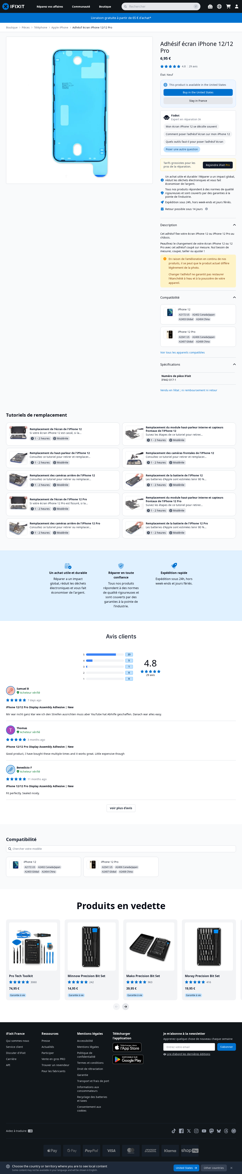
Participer (48, 1053)
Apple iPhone (59, 27)
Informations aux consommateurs (88, 1089)
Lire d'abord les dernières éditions (188, 1054)
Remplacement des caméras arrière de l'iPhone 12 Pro (65, 523)
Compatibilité (169, 297)
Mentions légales (88, 1047)
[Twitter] (189, 1131)
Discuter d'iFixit (16, 1053)
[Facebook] (181, 1131)
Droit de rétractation (90, 1069)
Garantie (82, 1075)
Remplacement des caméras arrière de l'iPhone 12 (62, 475)
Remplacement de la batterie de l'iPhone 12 (174, 475)
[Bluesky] (219, 1131)
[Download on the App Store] (127, 1047)
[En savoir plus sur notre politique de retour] (206, 209)
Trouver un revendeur (55, 1065)
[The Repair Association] (233, 1131)
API (8, 1065)
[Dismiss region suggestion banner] (231, 1167)
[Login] (237, 6)
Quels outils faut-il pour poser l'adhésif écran (194, 141)
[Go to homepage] (15, 6)
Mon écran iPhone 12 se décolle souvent (191, 126)
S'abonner (226, 1047)
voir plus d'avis (121, 808)
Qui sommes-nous (17, 1041)
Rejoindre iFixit (218, 165)
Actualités (48, 1047)
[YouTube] (204, 1131)
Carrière (11, 1059)
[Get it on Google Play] (128, 1059)
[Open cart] (228, 6)
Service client (14, 1047)
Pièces (26, 27)
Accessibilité (85, 1041)
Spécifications (170, 364)
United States (184, 1168)
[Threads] (226, 1131)
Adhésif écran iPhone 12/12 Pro (92, 27)
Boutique (12, 27)
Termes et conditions (90, 1063)
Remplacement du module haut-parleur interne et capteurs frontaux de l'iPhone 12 (184, 429)
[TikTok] (173, 1131)
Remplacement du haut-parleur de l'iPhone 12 (60, 453)
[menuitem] (49, 6)
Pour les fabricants (53, 1071)
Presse (46, 1041)
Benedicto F (24, 767)
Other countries (214, 1168)
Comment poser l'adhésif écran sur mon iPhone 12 (198, 134)
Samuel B (23, 688)
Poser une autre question (182, 149)
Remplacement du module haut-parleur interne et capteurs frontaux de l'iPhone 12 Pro (184, 499)
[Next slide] (125, 1006)
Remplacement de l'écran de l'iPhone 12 (56, 429)
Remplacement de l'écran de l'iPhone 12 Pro (58, 499)
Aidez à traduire (16, 1131)
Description (168, 225)
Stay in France (198, 100)
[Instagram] (196, 1131)
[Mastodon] (211, 1131)
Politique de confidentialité (86, 1054)
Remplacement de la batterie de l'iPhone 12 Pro (177, 523)
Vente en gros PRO (53, 1059)
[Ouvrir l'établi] (210, 6)
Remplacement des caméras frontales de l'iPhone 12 (180, 453)
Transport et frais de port (93, 1081)
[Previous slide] (116, 1006)
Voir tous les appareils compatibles (182, 352)
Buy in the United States (198, 92)
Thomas (22, 728)
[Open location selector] (219, 6)
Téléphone (40, 27)
